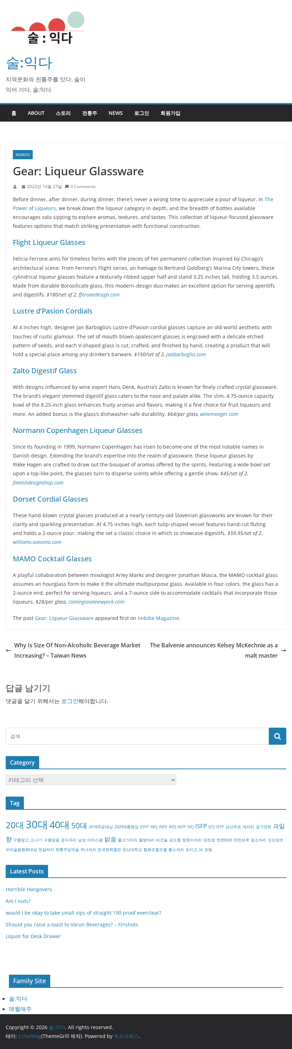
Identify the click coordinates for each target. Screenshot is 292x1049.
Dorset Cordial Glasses (50, 499)
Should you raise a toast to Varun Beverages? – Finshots (72, 924)
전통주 (89, 112)
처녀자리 (88, 849)
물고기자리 (127, 839)
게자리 (248, 826)
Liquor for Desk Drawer (33, 936)
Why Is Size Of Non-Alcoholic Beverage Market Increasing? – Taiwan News (77, 650)
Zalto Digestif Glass (45, 370)
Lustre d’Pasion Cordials (53, 311)
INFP (163, 826)
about (36, 112)
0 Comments (83, 186)
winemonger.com (219, 414)
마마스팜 (95, 839)
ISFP (201, 826)
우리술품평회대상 (21, 849)
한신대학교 (132, 849)
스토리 (63, 112)
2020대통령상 (126, 826)
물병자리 (147, 839)
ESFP (144, 826)
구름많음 (51, 839)
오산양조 (275, 839)
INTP (181, 826)
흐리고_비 (194, 849)
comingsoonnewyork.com (96, 601)
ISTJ (211, 826)
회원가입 (171, 112)
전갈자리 (46, 849)
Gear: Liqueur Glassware (64, 618)
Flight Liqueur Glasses (49, 242)
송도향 (175, 839)
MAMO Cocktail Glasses (52, 558)
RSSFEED (23, 154)
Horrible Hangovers (29, 889)
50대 (79, 825)
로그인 (141, 112)
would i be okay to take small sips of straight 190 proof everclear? (83, 912)
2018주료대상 (101, 826)
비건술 (162, 839)
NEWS (116, 112)
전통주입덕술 (67, 849)
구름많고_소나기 (27, 839)
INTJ (172, 826)
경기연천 (263, 826)
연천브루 (241, 839)
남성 (82, 839)
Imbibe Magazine (158, 618)
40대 (59, 824)
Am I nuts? (18, 901)
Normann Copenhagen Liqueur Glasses (77, 430)
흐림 (208, 849)
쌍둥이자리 (192, 839)
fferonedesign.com (99, 294)
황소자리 (176, 849)
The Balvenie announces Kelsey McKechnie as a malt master (214, 650)
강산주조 (233, 826)
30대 (37, 824)
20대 (15, 825)
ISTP (220, 826)
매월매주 (20, 1009)
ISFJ (190, 826)
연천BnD (224, 839)
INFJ (153, 826)
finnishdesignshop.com (38, 482)
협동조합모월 (155, 849)
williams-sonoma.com (37, 542)
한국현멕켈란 (109, 849)
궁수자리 (69, 839)
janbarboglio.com (186, 354)
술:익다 (29, 62)
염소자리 (258, 839)
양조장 (209, 839)
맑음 (110, 839)
